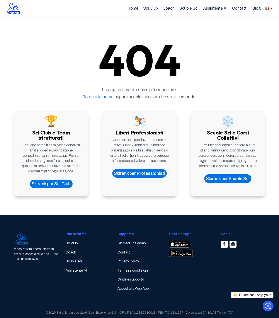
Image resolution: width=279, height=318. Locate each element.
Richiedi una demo (131, 243)
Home (132, 8)
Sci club (72, 243)
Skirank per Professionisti (139, 173)
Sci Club (150, 8)
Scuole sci (74, 261)
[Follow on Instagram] (233, 244)
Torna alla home (98, 96)
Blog (256, 8)
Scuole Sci (188, 8)
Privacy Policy (128, 261)
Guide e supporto (130, 279)
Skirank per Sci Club (51, 183)
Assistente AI (215, 8)
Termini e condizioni (132, 270)
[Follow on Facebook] (224, 244)
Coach (169, 8)
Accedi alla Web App (133, 288)
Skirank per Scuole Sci (228, 178)
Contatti (239, 8)
